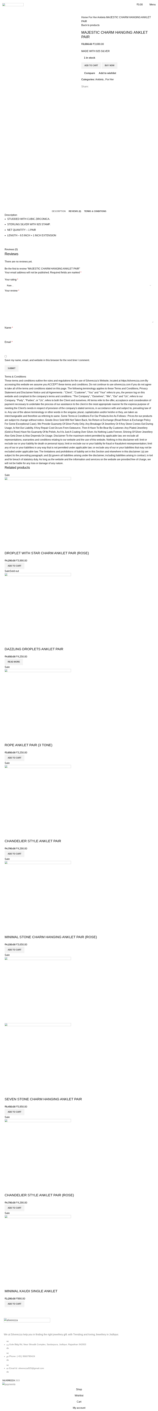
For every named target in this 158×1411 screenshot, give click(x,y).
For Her (93, 17)
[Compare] (8, 547)
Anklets (101, 17)
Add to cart (91, 65)
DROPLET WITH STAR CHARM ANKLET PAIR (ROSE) (47, 553)
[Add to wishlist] (25, 547)
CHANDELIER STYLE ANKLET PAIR (33, 841)
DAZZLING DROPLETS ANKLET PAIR (34, 649)
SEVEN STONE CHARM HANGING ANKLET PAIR (43, 1099)
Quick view (17, 547)
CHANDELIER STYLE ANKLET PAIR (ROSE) (39, 1195)
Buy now (109, 65)
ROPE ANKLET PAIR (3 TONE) (28, 745)
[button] (14, 566)
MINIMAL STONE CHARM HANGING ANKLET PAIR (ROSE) (51, 937)
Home (85, 17)
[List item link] (79, 1358)
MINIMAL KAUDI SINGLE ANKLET (31, 1291)
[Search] (132, 5)
